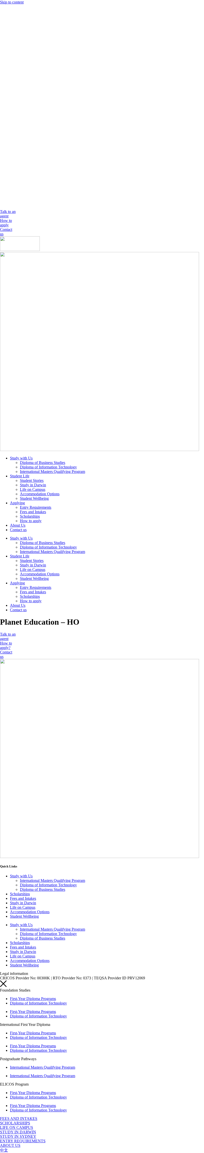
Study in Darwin (33, 485)
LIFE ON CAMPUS (16, 1127)
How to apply (31, 521)
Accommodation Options (39, 494)
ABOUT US (10, 1145)
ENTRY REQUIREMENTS (23, 1141)
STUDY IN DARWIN (18, 1132)
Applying (17, 503)
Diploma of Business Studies (42, 462)
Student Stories (32, 480)
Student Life (19, 476)
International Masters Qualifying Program (52, 471)
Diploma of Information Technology (48, 467)
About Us (17, 525)
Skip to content (12, 2)
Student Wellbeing (34, 498)
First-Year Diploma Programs (33, 999)
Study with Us (21, 458)
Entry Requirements (35, 507)
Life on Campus (32, 489)
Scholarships (30, 516)
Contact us (18, 530)
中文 (4, 1150)
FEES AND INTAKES (18, 1118)
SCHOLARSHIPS (15, 1123)
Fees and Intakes (33, 512)
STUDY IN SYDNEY (18, 1136)
